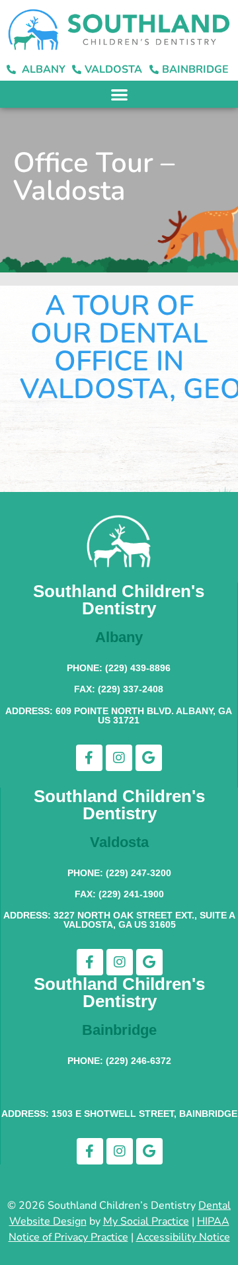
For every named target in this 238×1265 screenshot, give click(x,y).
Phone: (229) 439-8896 (119, 668)
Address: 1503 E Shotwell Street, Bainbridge (119, 1113)
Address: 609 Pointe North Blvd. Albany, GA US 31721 (118, 715)
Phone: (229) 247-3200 (119, 873)
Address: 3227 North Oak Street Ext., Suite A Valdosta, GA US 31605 (119, 920)
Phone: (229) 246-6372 (119, 1060)
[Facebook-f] (89, 758)
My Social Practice (146, 1221)
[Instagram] (119, 758)
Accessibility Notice (183, 1237)
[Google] (149, 758)
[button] (119, 94)
